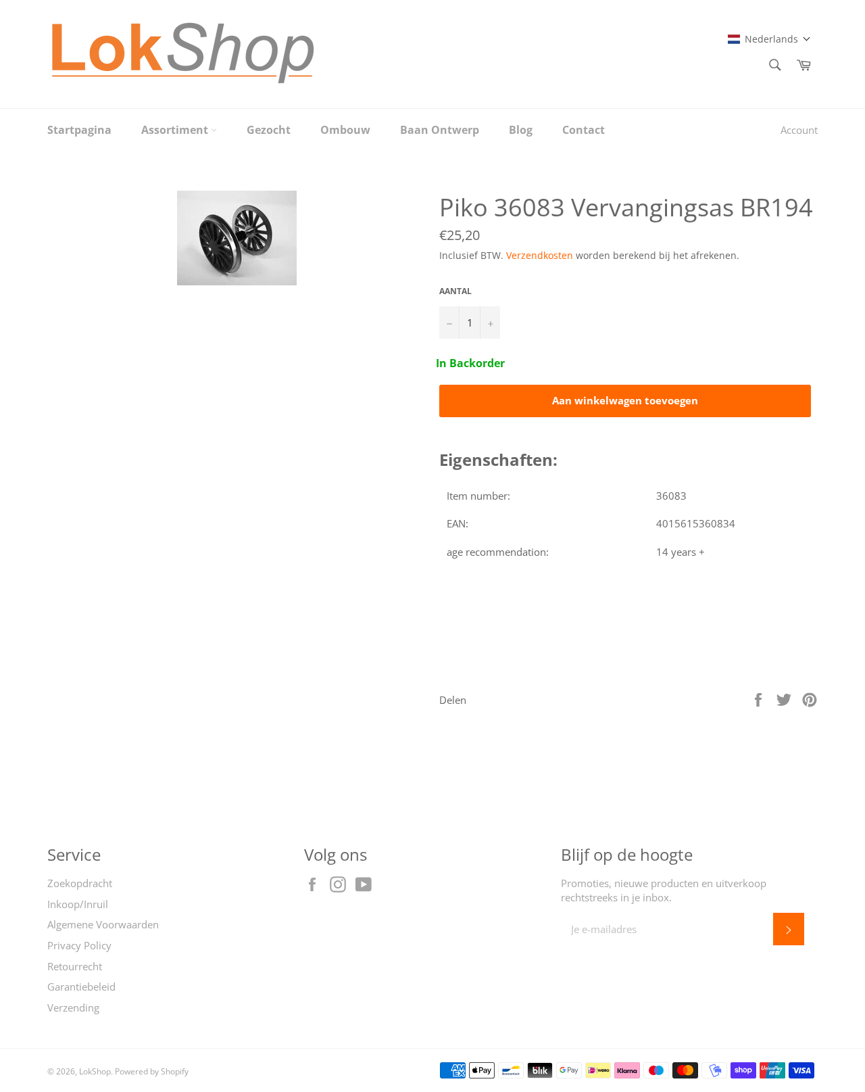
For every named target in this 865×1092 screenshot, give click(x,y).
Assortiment (176, 129)
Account (799, 130)
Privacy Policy (79, 945)
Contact (583, 129)
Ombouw (345, 129)
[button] (769, 39)
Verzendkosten (539, 255)
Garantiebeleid (81, 986)
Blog (521, 129)
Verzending (73, 1007)
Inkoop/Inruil (77, 904)
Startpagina (79, 129)
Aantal (455, 291)
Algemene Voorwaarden (103, 924)
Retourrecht (74, 966)
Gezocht (269, 129)
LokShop (95, 1071)
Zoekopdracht (79, 883)
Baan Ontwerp (439, 129)
